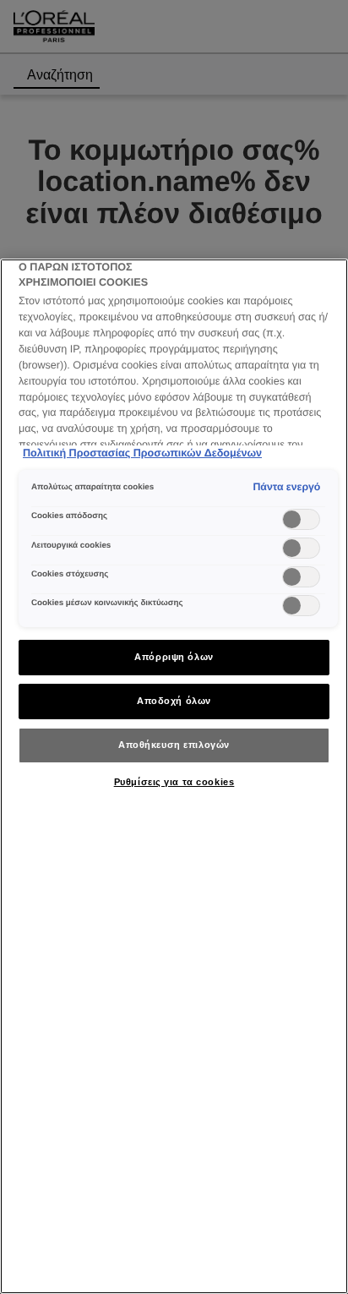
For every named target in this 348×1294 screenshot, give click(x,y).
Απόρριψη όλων (173, 657)
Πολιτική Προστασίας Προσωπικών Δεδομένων (142, 453)
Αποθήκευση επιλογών (174, 745)
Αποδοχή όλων (174, 701)
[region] (174, 776)
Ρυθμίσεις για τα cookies (174, 782)
